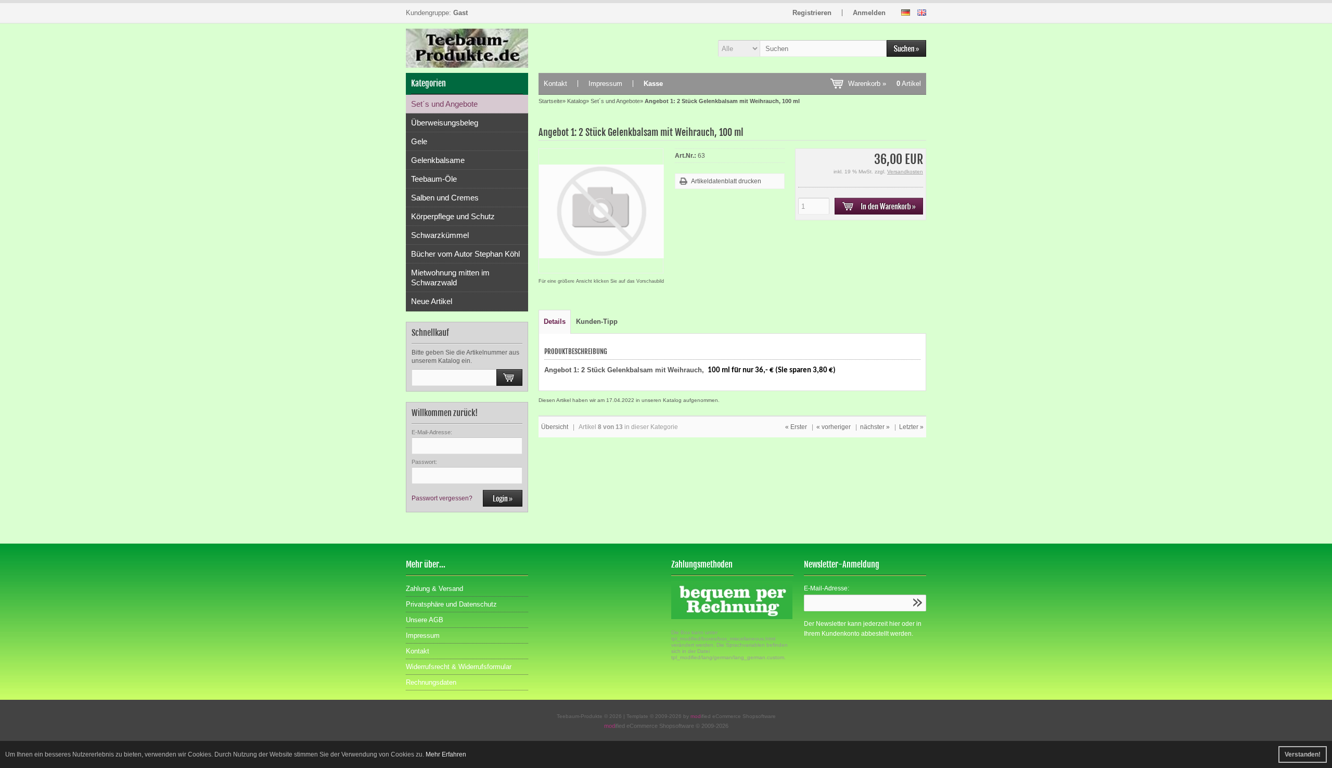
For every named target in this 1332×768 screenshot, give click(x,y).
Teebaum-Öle (434, 178)
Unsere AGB (424, 620)
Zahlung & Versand (434, 589)
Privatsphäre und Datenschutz (451, 604)
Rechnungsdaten (431, 682)
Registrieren (811, 13)
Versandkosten (905, 171)
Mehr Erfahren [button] (446, 754)
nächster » (875, 427)
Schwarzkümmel (440, 235)
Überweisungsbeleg (444, 122)
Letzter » (911, 427)
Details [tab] (555, 321)
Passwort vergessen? (442, 498)
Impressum (605, 83)
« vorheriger (833, 427)
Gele (419, 141)
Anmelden (869, 13)
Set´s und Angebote (444, 103)
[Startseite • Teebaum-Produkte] (467, 48)
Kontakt (555, 83)
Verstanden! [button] (1303, 754)
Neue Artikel (431, 301)
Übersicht (554, 427)
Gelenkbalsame (438, 160)
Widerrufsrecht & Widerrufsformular (458, 667)
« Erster (796, 427)
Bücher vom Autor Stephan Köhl (465, 253)
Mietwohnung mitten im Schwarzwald (450, 277)
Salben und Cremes (445, 197)
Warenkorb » (884, 83)
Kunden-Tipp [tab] (597, 321)
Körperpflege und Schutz (453, 216)
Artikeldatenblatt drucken (726, 181)
